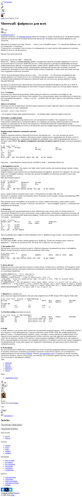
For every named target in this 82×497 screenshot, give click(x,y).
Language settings (7, 493)
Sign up (7, 438)
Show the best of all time (9, 429)
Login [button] (3, 13)
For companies (10, 464)
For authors (9, 462)
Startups (8, 485)
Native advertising (11, 481)
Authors (8, 451)
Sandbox (8, 453)
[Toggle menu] (2, 2)
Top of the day (6, 425)
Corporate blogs (10, 477)
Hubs (7, 449)
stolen (3, 18)
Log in (7, 436)
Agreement (9, 468)
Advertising (9, 479)
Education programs (12, 483)
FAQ (52, 353)
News (7, 447)
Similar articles (16, 425)
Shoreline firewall (25, 37)
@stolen (15, 403)
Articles (7, 445)
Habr (13, 495)
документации (44, 353)
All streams (8, 2)
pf (43, 38)
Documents (9, 466)
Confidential (9, 470)
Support (16, 493)
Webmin (29, 353)
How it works (9, 460)
